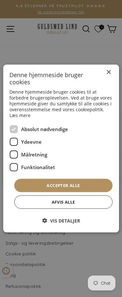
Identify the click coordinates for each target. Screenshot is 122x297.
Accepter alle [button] (63, 185)
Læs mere (20, 115)
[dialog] (61, 148)
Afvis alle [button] (63, 202)
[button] (61, 220)
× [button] (108, 72)
